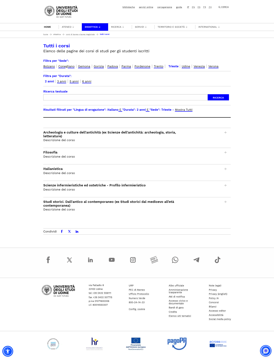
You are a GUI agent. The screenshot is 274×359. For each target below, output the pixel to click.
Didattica (91, 26)
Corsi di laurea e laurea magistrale (80, 34)
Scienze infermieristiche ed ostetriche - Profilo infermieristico (94, 185)
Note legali (215, 285)
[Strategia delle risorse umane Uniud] (94, 343)
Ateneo (66, 26)
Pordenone (142, 66)
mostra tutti (183, 109)
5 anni (74, 81)
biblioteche (129, 7)
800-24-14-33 (137, 302)
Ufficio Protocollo (139, 293)
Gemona (84, 66)
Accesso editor (217, 310)
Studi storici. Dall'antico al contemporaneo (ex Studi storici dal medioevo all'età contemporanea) (108, 203)
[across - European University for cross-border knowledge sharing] (218, 343)
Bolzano (49, 66)
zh (210, 7)
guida (179, 7)
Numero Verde (137, 298)
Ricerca (116, 26)
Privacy (213, 289)
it (188, 7)
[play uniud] (154, 263)
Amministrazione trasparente (178, 291)
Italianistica (53, 169)
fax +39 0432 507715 (100, 297)
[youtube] (112, 263)
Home (47, 26)
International (207, 26)
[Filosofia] (225, 152)
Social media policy (220, 319)
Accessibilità (216, 315)
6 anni (86, 81)
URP (131, 285)
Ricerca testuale (55, 91)
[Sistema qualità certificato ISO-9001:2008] (53, 343)
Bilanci (212, 306)
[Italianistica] (225, 169)
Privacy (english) (218, 293)
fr (204, 7)
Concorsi (214, 302)
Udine (186, 66)
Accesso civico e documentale (178, 302)
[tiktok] (217, 263)
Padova (112, 66)
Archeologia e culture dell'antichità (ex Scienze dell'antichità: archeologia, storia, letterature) (109, 134)
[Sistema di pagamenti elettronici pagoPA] (177, 343)
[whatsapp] (175, 263)
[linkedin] (90, 263)
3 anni (61, 81)
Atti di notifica (177, 296)
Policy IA (214, 298)
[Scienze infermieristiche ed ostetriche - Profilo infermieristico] (225, 185)
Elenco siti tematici (180, 316)
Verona (213, 66)
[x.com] (69, 263)
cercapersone (164, 7)
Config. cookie (137, 309)
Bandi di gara (176, 307)
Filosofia (50, 152)
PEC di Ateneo (137, 289)
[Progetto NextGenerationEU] (136, 343)
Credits (173, 311)
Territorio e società (171, 26)
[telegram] (196, 263)
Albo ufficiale (176, 285)
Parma (126, 66)
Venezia (199, 66)
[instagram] (133, 263)
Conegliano (66, 66)
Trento (158, 66)
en (193, 7)
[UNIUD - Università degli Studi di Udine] (61, 11)
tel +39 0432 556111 (100, 293)
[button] (7, 351)
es (199, 7)
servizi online (146, 7)
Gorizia (99, 66)
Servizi (139, 26)
